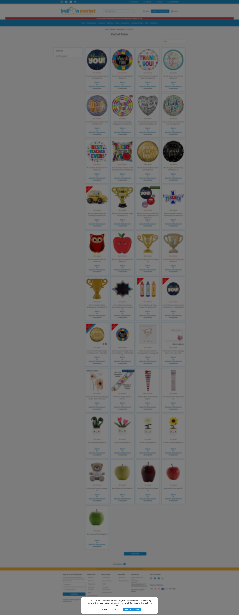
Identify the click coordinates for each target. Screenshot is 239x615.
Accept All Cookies (131, 610)
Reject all (104, 610)
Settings (116, 610)
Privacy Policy (119, 605)
